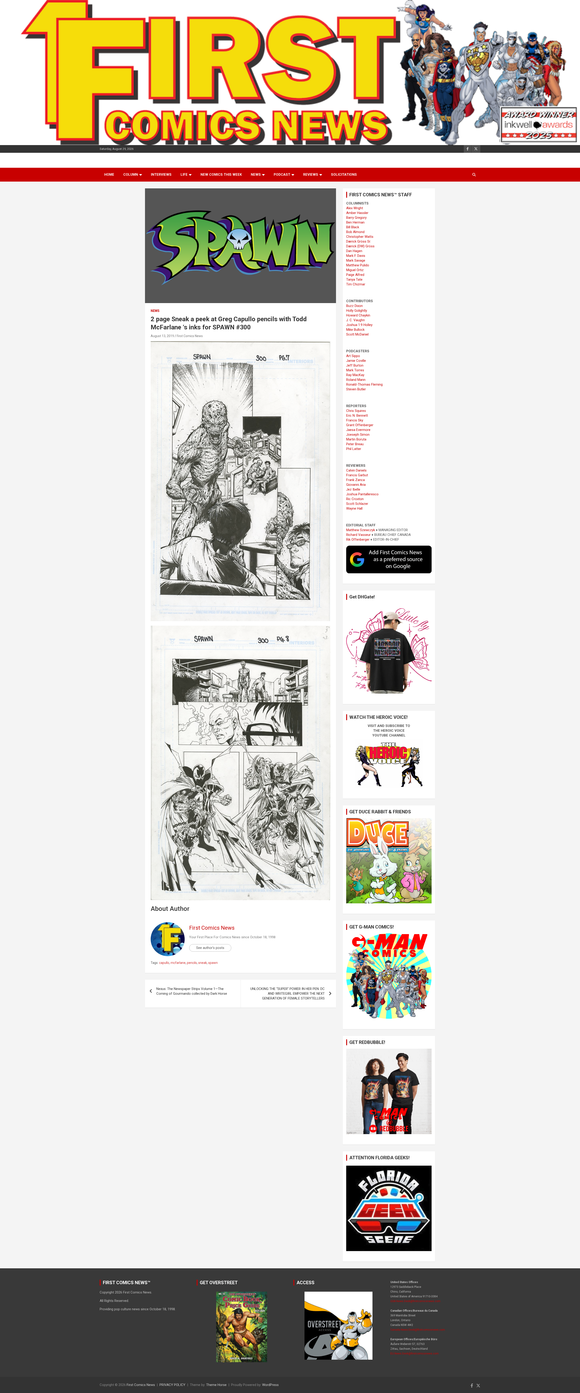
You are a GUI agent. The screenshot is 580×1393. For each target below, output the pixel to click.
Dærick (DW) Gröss (360, 246)
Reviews (310, 175)
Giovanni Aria (356, 485)
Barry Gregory (356, 218)
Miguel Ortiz (355, 270)
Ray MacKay (355, 375)
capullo (164, 963)
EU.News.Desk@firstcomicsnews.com (414, 1353)
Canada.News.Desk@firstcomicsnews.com (417, 1329)
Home (109, 175)
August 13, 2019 (162, 336)
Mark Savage (355, 260)
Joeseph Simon (358, 435)
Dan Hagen (354, 251)
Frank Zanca (355, 480)
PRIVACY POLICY (172, 1385)
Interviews (161, 175)
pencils (192, 963)
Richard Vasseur (358, 535)
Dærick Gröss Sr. (358, 241)
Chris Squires (356, 411)
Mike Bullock (355, 330)
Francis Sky (354, 420)
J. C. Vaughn (355, 320)
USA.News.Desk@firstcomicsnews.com (415, 1301)
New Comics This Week (221, 175)
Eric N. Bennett (357, 415)
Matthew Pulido (357, 265)
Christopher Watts (359, 237)
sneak (202, 963)
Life (184, 175)
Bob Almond (355, 232)
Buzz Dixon (354, 306)
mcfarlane (178, 963)
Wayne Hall (354, 508)
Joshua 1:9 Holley (359, 325)
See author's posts (210, 948)
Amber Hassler (357, 213)
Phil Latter (353, 449)
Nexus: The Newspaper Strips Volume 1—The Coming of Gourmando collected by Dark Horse (191, 991)
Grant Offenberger (359, 425)
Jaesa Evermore (358, 430)
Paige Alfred (355, 275)
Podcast (282, 175)
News (256, 175)
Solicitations (344, 175)
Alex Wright (354, 208)
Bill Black (352, 227)
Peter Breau (355, 444)
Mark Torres (355, 370)
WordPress (270, 1385)
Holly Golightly (356, 311)
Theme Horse (216, 1385)
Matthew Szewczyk (360, 530)
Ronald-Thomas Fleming (364, 384)
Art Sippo (353, 356)
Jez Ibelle (353, 489)
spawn (213, 963)
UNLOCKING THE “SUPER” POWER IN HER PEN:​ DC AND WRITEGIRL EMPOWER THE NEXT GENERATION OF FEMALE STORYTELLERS (287, 993)
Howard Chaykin (358, 315)
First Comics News (190, 336)
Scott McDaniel (357, 334)
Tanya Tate (354, 279)
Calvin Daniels (356, 470)
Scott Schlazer (357, 504)
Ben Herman (355, 222)
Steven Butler (356, 389)
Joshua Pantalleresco (362, 494)
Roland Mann (355, 380)
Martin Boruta (356, 439)
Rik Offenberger (358, 539)
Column (130, 175)
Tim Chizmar (355, 284)
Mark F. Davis (355, 256)
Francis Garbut (357, 475)
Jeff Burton (354, 365)
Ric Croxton (355, 499)
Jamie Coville (356, 361)
